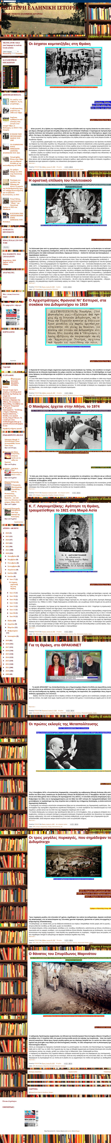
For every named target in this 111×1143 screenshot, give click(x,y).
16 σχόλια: (61, 710)
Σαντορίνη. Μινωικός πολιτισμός (58, 1066)
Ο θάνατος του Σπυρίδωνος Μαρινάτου (62, 954)
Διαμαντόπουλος (47, 289)
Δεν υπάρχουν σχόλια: (64, 492)
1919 (34, 395)
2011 (7, 667)
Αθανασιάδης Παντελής (39, 169)
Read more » (32, 163)
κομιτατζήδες (59, 169)
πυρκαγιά (63, 942)
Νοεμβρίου (12, 559)
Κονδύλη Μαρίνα (71, 713)
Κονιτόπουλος (58, 395)
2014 (7, 657)
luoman (69, 1131)
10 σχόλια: (59, 1063)
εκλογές (38, 826)
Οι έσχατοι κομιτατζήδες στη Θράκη (60, 44)
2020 (7, 553)
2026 (7, 533)
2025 (7, 536)
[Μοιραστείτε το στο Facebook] (70, 167)
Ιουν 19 (13, 599)
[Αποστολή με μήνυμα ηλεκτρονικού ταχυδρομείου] (65, 167)
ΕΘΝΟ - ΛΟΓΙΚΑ (11, 469)
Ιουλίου (11, 573)
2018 (7, 644)
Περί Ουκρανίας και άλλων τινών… (16, 472)
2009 (7, 674)
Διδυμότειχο (51, 395)
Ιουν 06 (13, 613)
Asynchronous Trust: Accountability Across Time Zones (12, 443)
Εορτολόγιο (13, 360)
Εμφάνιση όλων (18, 522)
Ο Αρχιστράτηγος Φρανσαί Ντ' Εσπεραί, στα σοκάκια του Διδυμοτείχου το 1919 (67, 302)
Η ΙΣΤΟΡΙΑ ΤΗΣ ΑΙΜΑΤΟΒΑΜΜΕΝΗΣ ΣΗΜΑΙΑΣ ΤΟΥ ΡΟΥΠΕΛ (13, 218)
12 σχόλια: (59, 393)
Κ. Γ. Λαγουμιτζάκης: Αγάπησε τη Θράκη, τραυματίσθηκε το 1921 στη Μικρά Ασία (64, 508)
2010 (7, 671)
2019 (7, 640)
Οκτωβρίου (12, 563)
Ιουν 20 (13, 596)
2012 (7, 664)
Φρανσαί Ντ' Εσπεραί (73, 395)
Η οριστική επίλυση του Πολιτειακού (60, 180)
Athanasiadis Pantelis (73, 169)
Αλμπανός (51, 634)
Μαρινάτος (46, 1066)
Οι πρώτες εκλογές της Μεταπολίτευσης (63, 724)
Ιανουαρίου (12, 636)
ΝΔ (61, 826)
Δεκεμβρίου (12, 556)
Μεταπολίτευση (56, 826)
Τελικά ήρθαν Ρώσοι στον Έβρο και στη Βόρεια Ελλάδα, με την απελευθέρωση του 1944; (13, 161)
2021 (7, 550)
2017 (40, 942)
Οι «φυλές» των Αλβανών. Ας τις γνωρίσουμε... (16, 102)
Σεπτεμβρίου (13, 566)
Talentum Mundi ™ (12, 440)
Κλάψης (50, 826)
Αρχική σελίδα (72, 1072)
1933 (37, 942)
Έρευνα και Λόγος (11, 452)
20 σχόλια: (59, 167)
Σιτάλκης (65, 169)
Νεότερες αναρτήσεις (35, 1072)
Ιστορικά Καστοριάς (12, 508)
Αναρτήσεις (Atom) (77, 1076)
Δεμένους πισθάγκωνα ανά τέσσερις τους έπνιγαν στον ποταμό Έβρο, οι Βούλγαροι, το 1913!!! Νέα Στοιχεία (12, 123)
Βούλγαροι (48, 169)
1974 (34, 289)
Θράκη (58, 713)
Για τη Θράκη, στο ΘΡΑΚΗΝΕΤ (55, 645)
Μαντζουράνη (39, 1066)
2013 (7, 661)
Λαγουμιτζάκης (64, 634)
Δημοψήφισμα (39, 289)
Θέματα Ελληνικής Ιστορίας (12, 482)
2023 (7, 543)
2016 (7, 650)
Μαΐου (10, 621)
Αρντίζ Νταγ (57, 634)
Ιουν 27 (13, 579)
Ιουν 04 (13, 616)
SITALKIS (17, 379)
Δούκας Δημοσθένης (50, 713)
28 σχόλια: (59, 940)
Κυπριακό (56, 495)
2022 (7, 546)
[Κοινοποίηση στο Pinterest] (72, 167)
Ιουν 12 (13, 606)
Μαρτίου (11, 627)
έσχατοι (53, 169)
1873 (34, 942)
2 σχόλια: (58, 287)
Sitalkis (82, 169)
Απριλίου (11, 624)
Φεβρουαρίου (13, 631)
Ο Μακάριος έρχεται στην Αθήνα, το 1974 (64, 406)
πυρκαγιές (69, 942)
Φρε (75, 634)
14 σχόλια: (59, 631)
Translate (18, 53)
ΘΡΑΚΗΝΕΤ (63, 713)
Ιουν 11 (12, 610)
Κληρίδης (50, 495)
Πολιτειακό (55, 289)
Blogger (77, 1131)
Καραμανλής (44, 495)
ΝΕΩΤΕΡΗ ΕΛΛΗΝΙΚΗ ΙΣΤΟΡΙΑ (40, 8)
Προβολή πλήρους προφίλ (12, 428)
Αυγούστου (12, 570)
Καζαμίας (38, 495)
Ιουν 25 (13, 593)
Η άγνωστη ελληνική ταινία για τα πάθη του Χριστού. (13, 458)
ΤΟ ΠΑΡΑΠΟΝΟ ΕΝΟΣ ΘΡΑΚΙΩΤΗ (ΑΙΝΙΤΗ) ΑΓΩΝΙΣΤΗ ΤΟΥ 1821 (13, 149)
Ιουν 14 (13, 603)
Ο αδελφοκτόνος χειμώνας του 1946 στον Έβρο (16, 110)
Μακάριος (61, 495)
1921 (34, 634)
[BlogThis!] (67, 167)
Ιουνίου (11, 576)
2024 (7, 540)
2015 (7, 654)
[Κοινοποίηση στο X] (69, 167)
